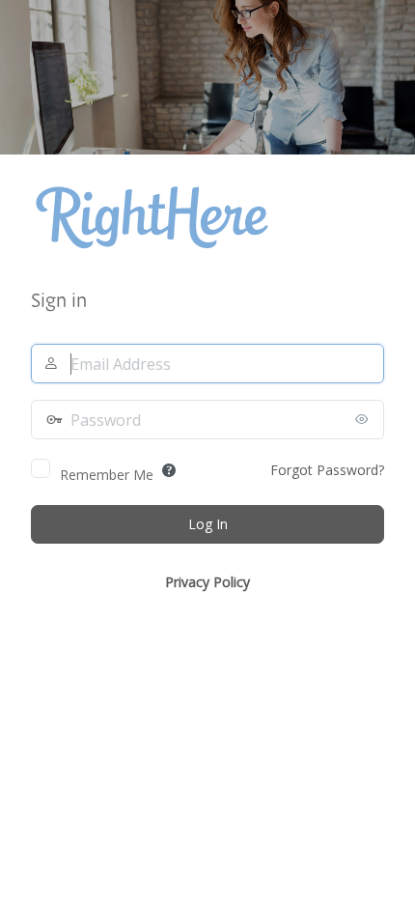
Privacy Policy (207, 582)
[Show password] (365, 419)
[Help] (168, 470)
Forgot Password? (327, 470)
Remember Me (106, 474)
